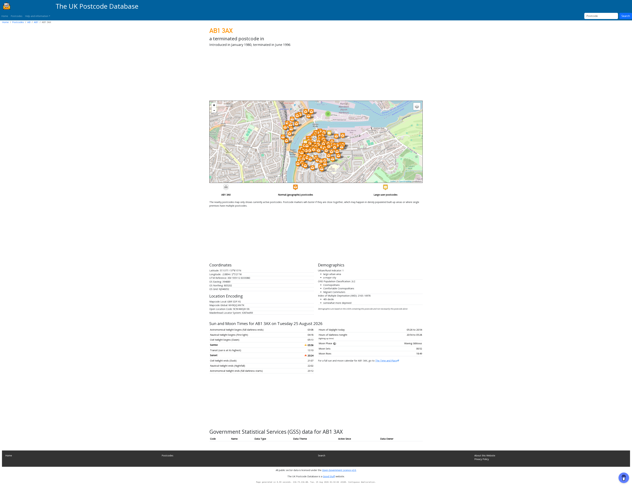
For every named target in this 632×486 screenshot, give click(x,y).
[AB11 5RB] (290, 125)
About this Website (484, 455)
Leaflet (393, 181)
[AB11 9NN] (341, 147)
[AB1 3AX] (314, 139)
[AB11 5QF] (308, 116)
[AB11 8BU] (318, 141)
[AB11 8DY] (318, 151)
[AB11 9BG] (329, 133)
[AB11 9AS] (307, 146)
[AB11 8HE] (332, 159)
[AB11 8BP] (309, 151)
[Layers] (417, 106)
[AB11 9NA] (331, 145)
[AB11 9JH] (337, 152)
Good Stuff (329, 476)
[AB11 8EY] (312, 168)
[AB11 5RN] (286, 141)
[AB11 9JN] (338, 156)
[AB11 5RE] (285, 128)
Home (4, 16)
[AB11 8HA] (321, 169)
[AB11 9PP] (342, 136)
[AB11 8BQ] (306, 151)
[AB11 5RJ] (289, 134)
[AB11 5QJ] (287, 123)
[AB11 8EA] (310, 159)
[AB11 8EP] (321, 161)
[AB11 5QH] (296, 124)
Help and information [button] (36, 16)
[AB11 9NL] (334, 148)
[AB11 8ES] (328, 156)
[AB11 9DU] (323, 144)
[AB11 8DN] (313, 150)
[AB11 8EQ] (324, 161)
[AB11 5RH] (305, 112)
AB (28, 22)
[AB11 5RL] (291, 129)
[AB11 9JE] (331, 152)
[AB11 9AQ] (301, 153)
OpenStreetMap (405, 181)
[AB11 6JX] (283, 137)
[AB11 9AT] (309, 143)
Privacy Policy (481, 459)
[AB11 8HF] (325, 164)
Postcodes (16, 16)
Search (625, 16)
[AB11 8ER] (317, 160)
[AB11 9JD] (326, 151)
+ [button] (214, 105)
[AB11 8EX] (305, 166)
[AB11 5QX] (292, 119)
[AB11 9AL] (298, 164)
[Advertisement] (308, 74)
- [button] (214, 110)
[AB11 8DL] (307, 158)
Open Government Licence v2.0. (339, 470)
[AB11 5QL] (297, 116)
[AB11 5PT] (311, 112)
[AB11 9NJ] (328, 147)
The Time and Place (386, 360)
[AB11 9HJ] (305, 142)
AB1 (36, 22)
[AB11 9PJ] (336, 136)
